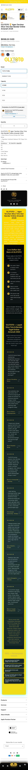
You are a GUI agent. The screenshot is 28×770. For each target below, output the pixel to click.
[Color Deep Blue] (8, 54)
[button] (2, 9)
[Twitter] (4, 189)
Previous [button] (1, 1)
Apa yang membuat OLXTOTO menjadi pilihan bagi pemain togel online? (13, 681)
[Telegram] (14, 204)
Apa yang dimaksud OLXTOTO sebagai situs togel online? (12, 661)
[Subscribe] (22, 746)
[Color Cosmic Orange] (2, 54)
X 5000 (4, 85)
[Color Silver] (13, 54)
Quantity (3, 122)
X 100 (3, 90)
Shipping (8, 41)
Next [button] (26, 1)
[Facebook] (2, 189)
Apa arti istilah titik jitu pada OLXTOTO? (11, 670)
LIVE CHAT (24, 767)
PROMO (3, 767)
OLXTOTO (7, 220)
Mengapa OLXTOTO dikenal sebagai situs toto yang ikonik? (13, 675)
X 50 (3, 95)
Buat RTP (19, 143)
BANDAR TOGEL (6, 76)
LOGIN (7, 767)
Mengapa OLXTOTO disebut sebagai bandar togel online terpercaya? (13, 666)
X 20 (3, 100)
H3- (18, 761)
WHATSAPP (20, 767)
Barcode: (11, 31)
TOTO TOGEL (6, 71)
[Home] (10, 9)
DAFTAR (14, 765)
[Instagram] (17, 204)
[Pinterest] (7, 189)
